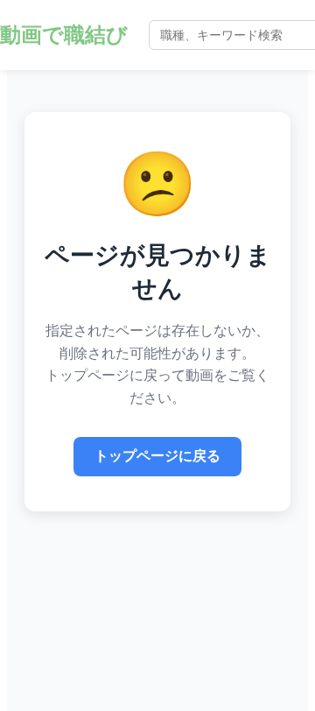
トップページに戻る (157, 455)
